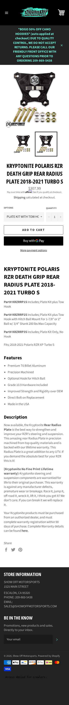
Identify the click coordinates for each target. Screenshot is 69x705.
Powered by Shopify (49, 656)
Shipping (19, 197)
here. (25, 531)
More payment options (33, 250)
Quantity (51, 208)
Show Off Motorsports (25, 656)
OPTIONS (8, 207)
